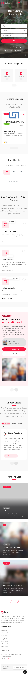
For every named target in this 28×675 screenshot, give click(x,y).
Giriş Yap (21, 3)
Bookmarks (5, 633)
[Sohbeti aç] (25, 672)
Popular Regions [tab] (6, 426)
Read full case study (11, 456)
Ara (14, 40)
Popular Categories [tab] (17, 423)
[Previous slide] (12, 390)
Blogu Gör (14, 601)
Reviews (4, 630)
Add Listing (5, 646)
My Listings (5, 641)
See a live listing (14, 354)
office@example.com (11, 659)
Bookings (4, 635)
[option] (14, 128)
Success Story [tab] (6, 423)
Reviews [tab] (15, 426)
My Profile (5, 639)
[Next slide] (16, 390)
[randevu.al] (6, 3)
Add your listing (13, 349)
